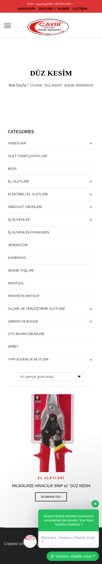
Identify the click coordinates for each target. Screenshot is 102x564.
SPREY (13, 346)
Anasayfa (26, 9)
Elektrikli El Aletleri (28, 194)
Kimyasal (16, 283)
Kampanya (17, 258)
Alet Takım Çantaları (27, 156)
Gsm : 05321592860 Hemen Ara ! (50, 4)
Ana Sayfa (17, 85)
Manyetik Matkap (23, 296)
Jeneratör (17, 245)
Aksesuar (17, 143)
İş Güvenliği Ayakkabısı (28, 232)
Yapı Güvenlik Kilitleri (28, 359)
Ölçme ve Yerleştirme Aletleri (36, 309)
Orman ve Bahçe (23, 321)
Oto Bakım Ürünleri (26, 334)
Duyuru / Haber (54, 9)
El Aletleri (51, 478)
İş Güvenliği (19, 219)
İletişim (80, 9)
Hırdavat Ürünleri (25, 207)
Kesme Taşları (20, 270)
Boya (12, 169)
